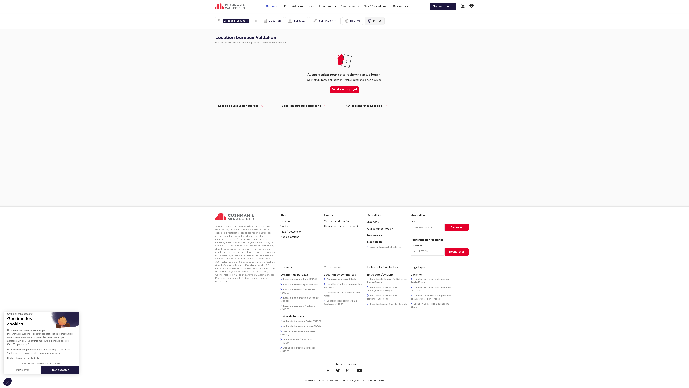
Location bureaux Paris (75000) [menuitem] (300, 279)
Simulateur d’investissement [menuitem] (341, 226)
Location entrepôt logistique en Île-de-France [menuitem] (430, 280)
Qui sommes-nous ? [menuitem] (380, 229)
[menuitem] (463, 6)
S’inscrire (457, 227)
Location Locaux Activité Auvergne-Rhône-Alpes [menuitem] (382, 289)
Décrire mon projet (344, 89)
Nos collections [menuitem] (289, 237)
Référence (416, 246)
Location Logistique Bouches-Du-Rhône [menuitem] (430, 305)
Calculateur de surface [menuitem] (337, 221)
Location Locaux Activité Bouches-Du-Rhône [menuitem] (382, 297)
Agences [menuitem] (373, 222)
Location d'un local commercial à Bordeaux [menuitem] (343, 286)
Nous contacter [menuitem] (443, 6)
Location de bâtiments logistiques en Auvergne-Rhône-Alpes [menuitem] (431, 297)
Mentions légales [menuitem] (350, 380)
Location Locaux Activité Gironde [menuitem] (388, 304)
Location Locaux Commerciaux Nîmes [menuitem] (342, 294)
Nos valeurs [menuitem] (374, 242)
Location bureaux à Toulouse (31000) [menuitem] (297, 307)
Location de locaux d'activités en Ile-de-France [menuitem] (387, 280)
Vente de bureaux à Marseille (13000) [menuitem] (297, 333)
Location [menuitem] (285, 221)
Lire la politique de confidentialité (23, 358)
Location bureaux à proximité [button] (301, 106)
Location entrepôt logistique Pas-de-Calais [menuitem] (431, 289)
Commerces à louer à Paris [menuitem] (341, 279)
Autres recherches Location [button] (364, 106)
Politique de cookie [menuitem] (373, 380)
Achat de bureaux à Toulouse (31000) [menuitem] (297, 349)
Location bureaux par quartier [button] (238, 106)
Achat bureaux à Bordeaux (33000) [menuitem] (296, 341)
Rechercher (456, 252)
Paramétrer (22, 369)
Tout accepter (60, 369)
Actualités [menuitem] (374, 215)
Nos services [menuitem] (375, 235)
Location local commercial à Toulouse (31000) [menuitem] (340, 302)
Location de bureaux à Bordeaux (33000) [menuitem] (299, 299)
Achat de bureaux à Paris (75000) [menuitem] (302, 321)
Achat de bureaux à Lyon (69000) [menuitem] (302, 326)
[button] (247, 21)
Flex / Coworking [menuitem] (291, 232)
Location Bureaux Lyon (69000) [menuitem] (300, 284)
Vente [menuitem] (284, 226)
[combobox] (250, 21)
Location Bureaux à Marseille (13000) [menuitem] (297, 291)
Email (414, 221)
